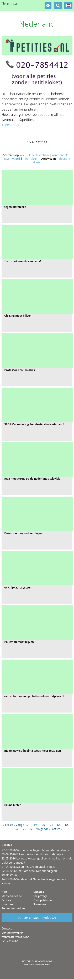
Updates (38, 891)
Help (4, 891)
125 (23, 829)
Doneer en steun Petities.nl (37, 918)
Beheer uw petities (13, 908)
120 (42, 825)
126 (31, 829)
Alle (22, 155)
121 (50, 825)
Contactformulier (12, 932)
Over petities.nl (42, 900)
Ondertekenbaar (38, 155)
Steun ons (39, 904)
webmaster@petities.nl (16, 936)
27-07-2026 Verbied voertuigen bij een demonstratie (35, 850)
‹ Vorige (19, 825)
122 (59, 825)
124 (15, 829)
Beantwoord (12, 159)
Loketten (7, 904)
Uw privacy (40, 896)
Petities (6, 900)
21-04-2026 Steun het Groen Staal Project (28, 867)
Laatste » (56, 829)
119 (34, 825)
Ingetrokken (30, 159)
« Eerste (8, 825)
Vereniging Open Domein (37, 964)
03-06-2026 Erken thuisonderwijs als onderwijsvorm (35, 854)
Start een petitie (12, 896)
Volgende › (43, 829)
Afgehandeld (60, 155)
